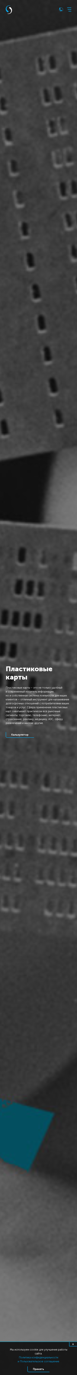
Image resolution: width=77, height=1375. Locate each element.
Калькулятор (19, 734)
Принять (38, 1369)
